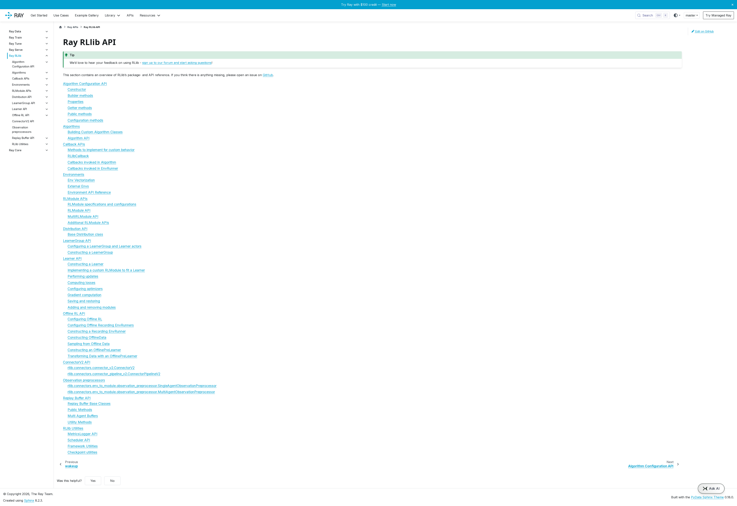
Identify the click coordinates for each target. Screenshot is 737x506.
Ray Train (15, 37)
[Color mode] (676, 15)
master (691, 15)
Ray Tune (15, 43)
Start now (389, 5)
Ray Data (15, 31)
